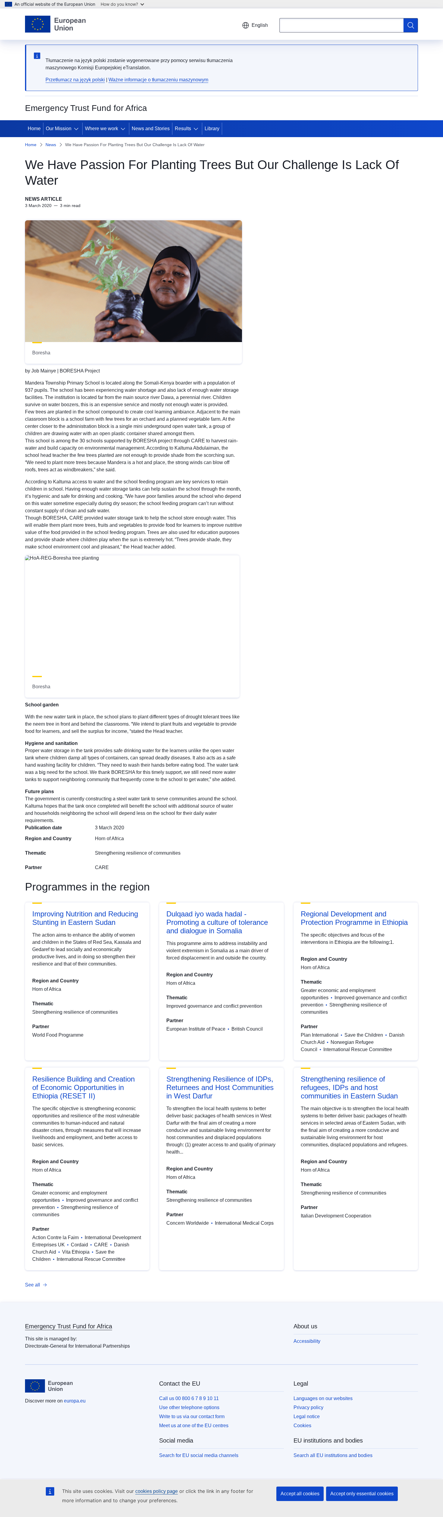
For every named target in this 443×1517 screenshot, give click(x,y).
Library (212, 128)
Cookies (302, 1425)
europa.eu (75, 1400)
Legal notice (307, 1416)
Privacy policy (308, 1407)
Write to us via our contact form (192, 1416)
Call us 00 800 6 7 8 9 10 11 (189, 1398)
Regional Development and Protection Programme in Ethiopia (354, 918)
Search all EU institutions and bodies (333, 1455)
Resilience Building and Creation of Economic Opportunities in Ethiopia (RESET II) (83, 1087)
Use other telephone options (189, 1407)
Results (183, 128)
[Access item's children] (77, 128)
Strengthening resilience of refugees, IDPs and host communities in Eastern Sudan (349, 1087)
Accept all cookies (300, 1493)
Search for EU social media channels (198, 1455)
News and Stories (151, 128)
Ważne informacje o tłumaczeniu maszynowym (158, 79)
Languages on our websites (323, 1398)
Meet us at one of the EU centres (193, 1425)
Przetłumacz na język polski (75, 79)
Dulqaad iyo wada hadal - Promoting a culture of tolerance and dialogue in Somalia (217, 922)
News (51, 144)
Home (34, 128)
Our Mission (58, 128)
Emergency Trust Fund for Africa (68, 1326)
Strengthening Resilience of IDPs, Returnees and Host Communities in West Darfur (220, 1087)
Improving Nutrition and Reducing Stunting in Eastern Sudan (85, 918)
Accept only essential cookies (362, 1493)
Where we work (101, 128)
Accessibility (307, 1341)
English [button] (260, 25)
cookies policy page (156, 1491)
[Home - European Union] (55, 24)
